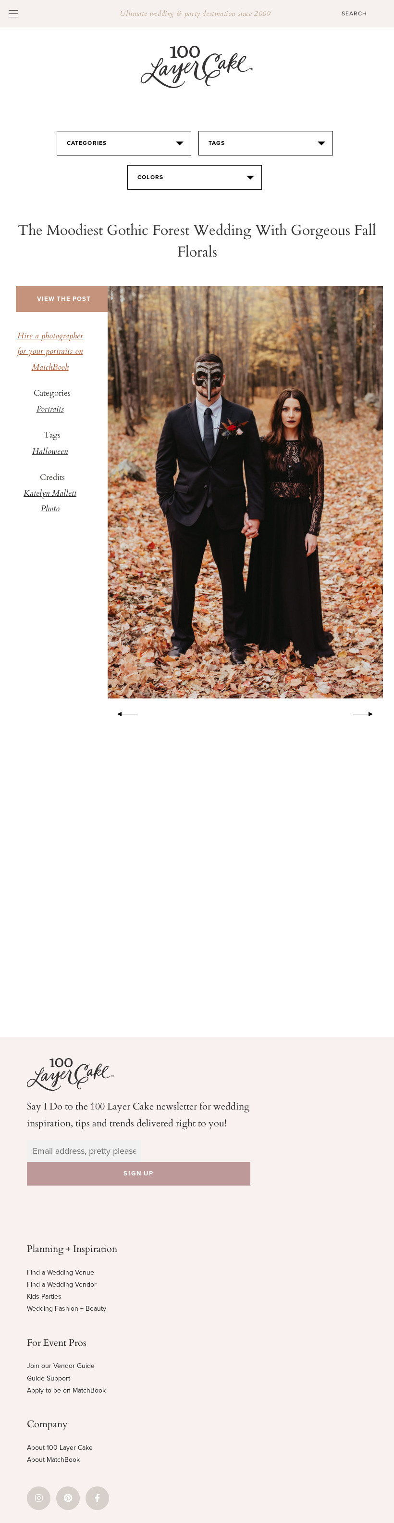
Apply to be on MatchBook (66, 1390)
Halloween (50, 452)
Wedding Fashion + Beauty (66, 1308)
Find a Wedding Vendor (62, 1284)
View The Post (64, 299)
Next (368, 712)
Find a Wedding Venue (60, 1272)
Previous (122, 712)
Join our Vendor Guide (61, 1366)
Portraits (50, 409)
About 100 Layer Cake (60, 1448)
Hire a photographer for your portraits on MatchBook (50, 352)
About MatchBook (53, 1460)
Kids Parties (44, 1296)
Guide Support (48, 1378)
